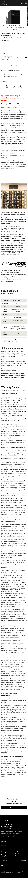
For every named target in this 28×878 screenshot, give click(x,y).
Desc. (7, 87)
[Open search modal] (19, 2)
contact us (13, 356)
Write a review (14, 807)
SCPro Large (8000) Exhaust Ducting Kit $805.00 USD (7, 58)
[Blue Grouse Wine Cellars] (5, 3)
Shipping (3, 70)
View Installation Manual (8, 340)
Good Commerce (16, 872)
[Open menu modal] (25, 2)
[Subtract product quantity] (7, 48)
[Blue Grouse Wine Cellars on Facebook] (2, 866)
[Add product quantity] (2, 48)
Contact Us (15, 75)
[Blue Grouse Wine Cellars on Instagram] (5, 866)
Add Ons (3, 54)
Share (4, 81)
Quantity (3, 45)
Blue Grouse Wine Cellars (14, 871)
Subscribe (24, 860)
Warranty (20, 87)
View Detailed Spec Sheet (8, 342)
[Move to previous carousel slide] (22, 788)
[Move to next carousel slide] (25, 788)
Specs (10, 87)
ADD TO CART (14, 65)
